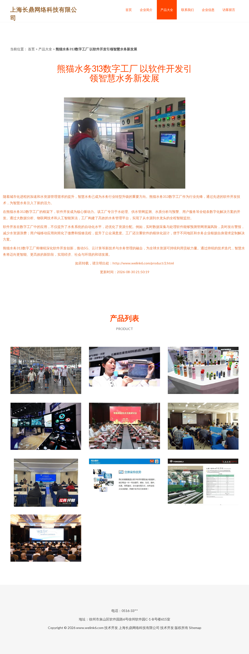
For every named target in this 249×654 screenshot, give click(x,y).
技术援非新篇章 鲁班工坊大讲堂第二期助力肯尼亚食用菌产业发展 (46, 483)
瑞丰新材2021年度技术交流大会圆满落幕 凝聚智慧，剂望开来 (46, 539)
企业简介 (146, 10)
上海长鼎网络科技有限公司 (139, 628)
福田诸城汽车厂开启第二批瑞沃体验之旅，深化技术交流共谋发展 (46, 371)
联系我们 (187, 10)
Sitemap (195, 628)
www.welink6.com (90, 628)
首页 (128, 10)
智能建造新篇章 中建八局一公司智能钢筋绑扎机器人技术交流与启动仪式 (124, 427)
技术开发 (111, 628)
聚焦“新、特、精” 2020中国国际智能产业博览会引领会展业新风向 (124, 371)
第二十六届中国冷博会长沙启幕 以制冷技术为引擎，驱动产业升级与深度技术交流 (203, 371)
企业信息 (208, 10)
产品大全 (166, 10)
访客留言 (228, 10)
